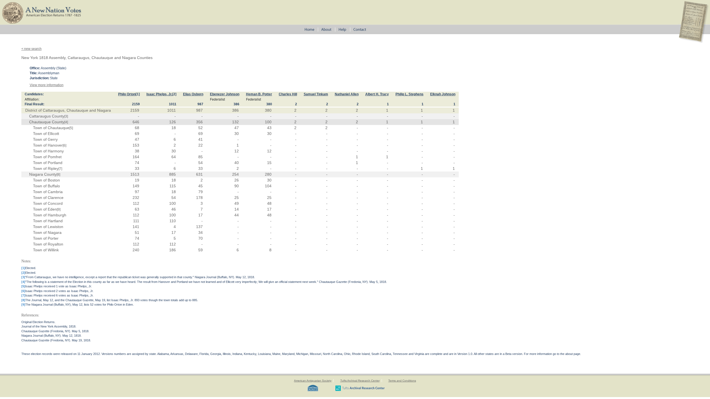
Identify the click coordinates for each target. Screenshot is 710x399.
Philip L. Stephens (409, 94)
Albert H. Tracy (377, 94)
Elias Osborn (193, 94)
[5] (71, 128)
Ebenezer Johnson (224, 94)
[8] (58, 175)
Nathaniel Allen (347, 94)
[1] (138, 94)
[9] (58, 209)
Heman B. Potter (259, 94)
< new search (31, 49)
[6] (64, 145)
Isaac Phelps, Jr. (159, 94)
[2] (174, 94)
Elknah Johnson (442, 94)
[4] (66, 122)
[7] (60, 169)
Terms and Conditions (402, 380)
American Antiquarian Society (312, 380)
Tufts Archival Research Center (360, 380)
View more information (47, 85)
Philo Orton (127, 94)
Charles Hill (288, 94)
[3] (66, 116)
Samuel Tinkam (316, 94)
